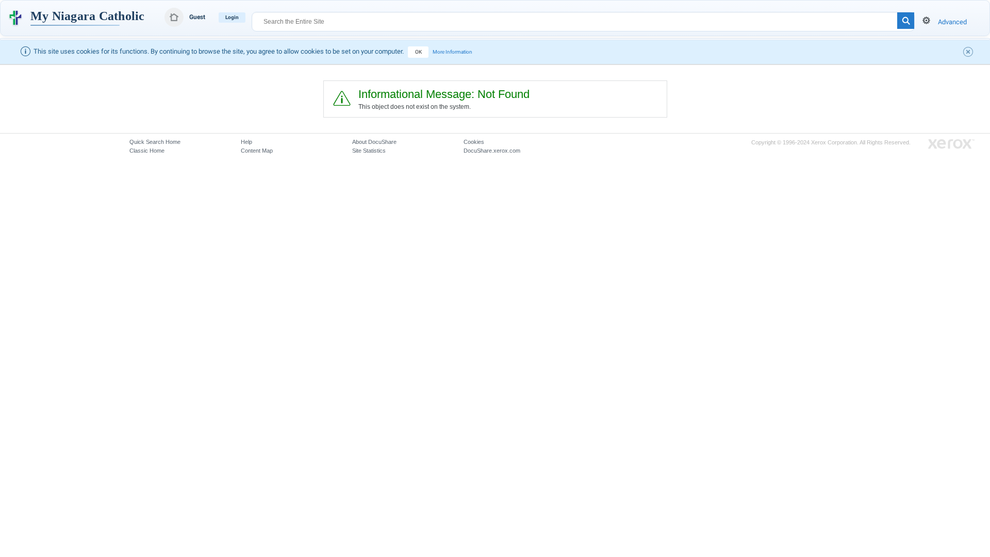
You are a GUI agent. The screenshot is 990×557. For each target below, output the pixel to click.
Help (246, 142)
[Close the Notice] (969, 53)
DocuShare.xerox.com (492, 151)
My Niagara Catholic (87, 16)
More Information (452, 52)
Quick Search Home (154, 142)
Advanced (952, 22)
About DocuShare (374, 142)
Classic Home (146, 151)
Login (232, 17)
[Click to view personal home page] (174, 17)
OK (418, 52)
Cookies (474, 142)
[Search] (905, 20)
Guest (197, 17)
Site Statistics (369, 151)
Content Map (257, 151)
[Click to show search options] (926, 20)
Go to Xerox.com (951, 144)
